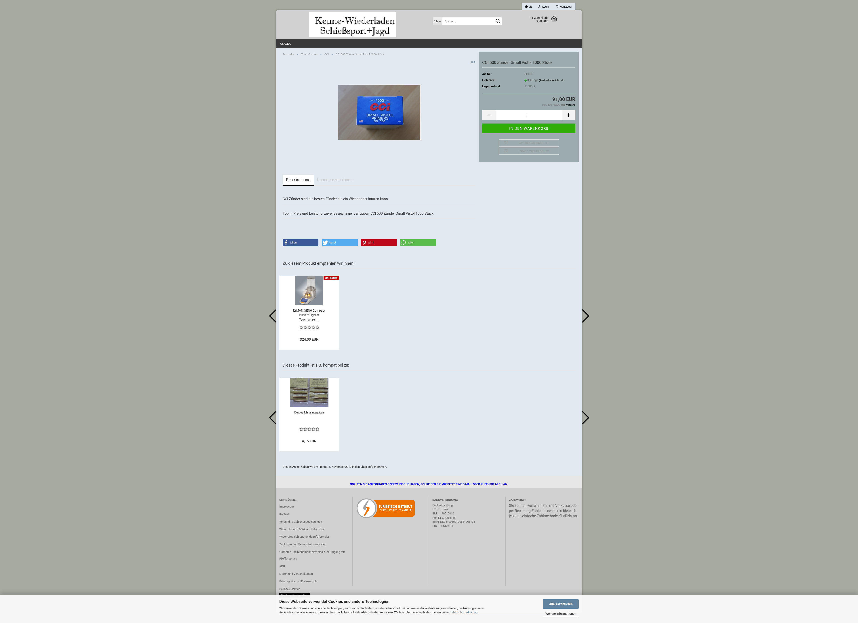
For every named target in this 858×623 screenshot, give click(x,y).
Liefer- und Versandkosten (296, 573)
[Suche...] (498, 21)
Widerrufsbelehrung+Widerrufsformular (304, 536)
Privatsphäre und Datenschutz (298, 581)
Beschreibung (298, 179)
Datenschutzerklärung (463, 612)
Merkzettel (565, 6)
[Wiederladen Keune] (352, 24)
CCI (473, 62)
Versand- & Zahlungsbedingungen (300, 521)
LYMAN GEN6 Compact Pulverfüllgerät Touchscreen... (309, 315)
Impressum (286, 506)
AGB (282, 566)
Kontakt (284, 514)
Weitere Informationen (560, 613)
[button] (528, 6)
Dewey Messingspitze (309, 412)
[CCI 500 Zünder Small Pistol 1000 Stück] (379, 110)
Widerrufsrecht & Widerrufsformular (302, 529)
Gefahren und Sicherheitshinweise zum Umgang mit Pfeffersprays (312, 555)
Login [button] (545, 6)
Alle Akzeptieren (561, 604)
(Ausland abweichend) (551, 80)
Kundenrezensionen (335, 179)
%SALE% (285, 43)
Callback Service (289, 589)
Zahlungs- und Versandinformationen (302, 544)
